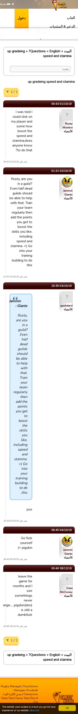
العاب (71, 17)
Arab (3, 4)
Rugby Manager (11, 686)
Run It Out (34, 700)
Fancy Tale (22, 698)
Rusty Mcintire (68, 126)
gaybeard (66, 306)
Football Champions (30, 692)
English (54, 51)
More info (34, 710)
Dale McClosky (66, 590)
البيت (68, 51)
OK (67, 707)
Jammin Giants (68, 193)
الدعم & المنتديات (62, 26)
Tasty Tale (7, 698)
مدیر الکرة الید (12, 694)
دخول (22, 18)
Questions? (37, 51)
